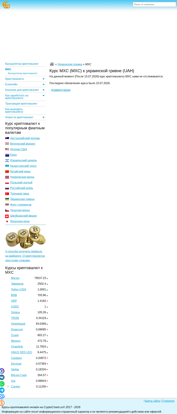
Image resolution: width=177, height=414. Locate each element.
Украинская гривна (22, 199)
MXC (8, 69)
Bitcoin (15, 278)
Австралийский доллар (25, 138)
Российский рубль (21, 188)
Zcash (15, 335)
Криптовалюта (14, 79)
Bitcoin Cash (19, 375)
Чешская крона (20, 210)
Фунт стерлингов (20, 204)
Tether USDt (18, 289)
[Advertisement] (88, 35)
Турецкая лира (19, 193)
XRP (14, 300)
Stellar (15, 369)
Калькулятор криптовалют (22, 63)
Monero (15, 340)
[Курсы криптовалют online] (6, 4)
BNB (14, 295)
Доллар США (18, 149)
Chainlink (17, 346)
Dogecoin (17, 329)
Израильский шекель (23, 160)
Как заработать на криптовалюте (16, 96)
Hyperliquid (18, 323)
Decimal (16, 363)
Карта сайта (152, 401)
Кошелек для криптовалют (22, 90)
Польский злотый (21, 182)
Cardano (16, 358)
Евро (13, 154)
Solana (15, 312)
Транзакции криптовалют (21, 103)
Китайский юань (20, 171)
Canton (15, 386)
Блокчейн (11, 84)
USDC (15, 306)
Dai (13, 380)
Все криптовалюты (51, 64)
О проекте (168, 401)
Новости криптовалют (19, 117)
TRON (15, 318)
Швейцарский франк (23, 215)
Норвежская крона (22, 177)
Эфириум (17, 283)
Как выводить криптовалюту (14, 110)
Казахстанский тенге (23, 165)
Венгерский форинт (22, 143)
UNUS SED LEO (21, 352)
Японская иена (20, 221)
